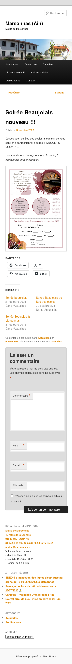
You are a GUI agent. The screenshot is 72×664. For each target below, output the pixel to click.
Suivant (61, 92)
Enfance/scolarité (15, 72)
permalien (56, 341)
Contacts (31, 80)
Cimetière (48, 64)
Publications (13, 622)
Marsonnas (12, 64)
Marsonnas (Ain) (24, 23)
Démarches (30, 64)
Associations (13, 80)
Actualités (44, 338)
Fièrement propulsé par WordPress (36, 656)
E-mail (19, 465)
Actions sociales (40, 72)
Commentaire (22, 395)
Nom (19, 445)
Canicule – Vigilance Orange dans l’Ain (29, 594)
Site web (18, 485)
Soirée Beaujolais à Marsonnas (17, 318)
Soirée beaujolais (16, 298)
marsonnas (11, 341)
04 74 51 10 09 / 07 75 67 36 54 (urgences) (29, 543)
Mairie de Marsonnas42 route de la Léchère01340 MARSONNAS (18, 535)
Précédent (12, 92)
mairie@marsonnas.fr (17, 547)
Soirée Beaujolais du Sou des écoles (49, 300)
